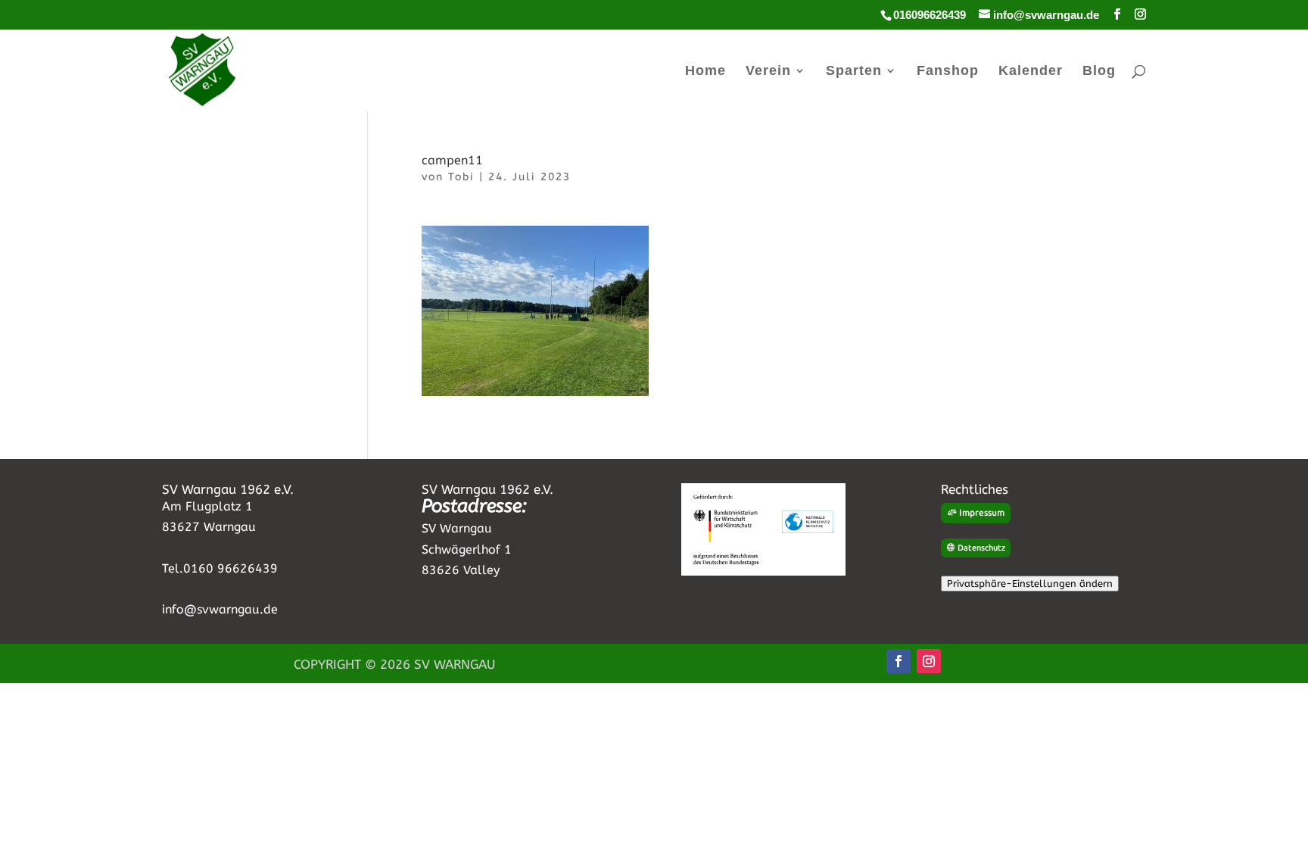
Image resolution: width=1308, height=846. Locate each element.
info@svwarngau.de (220, 609)
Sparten (854, 71)
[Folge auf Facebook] (898, 661)
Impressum (981, 512)
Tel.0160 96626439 (220, 568)
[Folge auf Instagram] (929, 661)
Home (705, 71)
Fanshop (948, 71)
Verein (768, 71)
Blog (1099, 71)
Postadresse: (474, 506)
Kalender (1030, 71)
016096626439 (929, 14)
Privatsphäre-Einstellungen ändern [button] (1030, 583)
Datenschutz (981, 547)
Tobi (461, 176)
